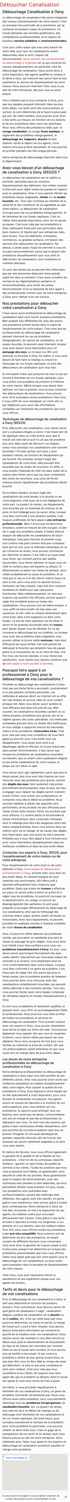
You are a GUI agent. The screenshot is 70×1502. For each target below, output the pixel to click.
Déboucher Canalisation (29, 4)
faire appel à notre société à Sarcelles (29, 663)
